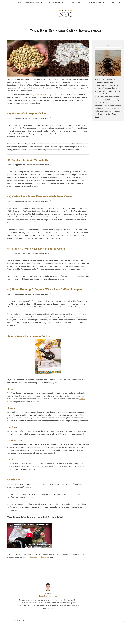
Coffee (65, 27)
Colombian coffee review (39, 557)
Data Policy (121, 621)
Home (19, 2)
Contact (114, 621)
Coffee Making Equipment (56, 2)
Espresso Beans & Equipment (33, 2)
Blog (112, 2)
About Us (88, 621)
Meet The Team (96, 621)
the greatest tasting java (39, 95)
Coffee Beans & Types (77, 2)
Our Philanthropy (106, 621)
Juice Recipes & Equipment (97, 2)
